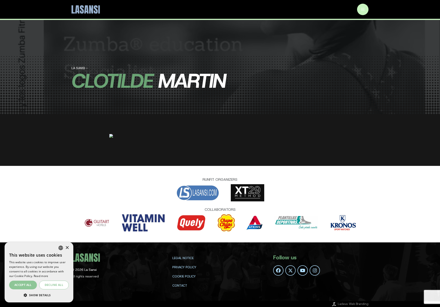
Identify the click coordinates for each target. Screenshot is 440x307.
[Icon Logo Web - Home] (86, 9)
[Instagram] (315, 270)
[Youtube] (302, 270)
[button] (39, 295)
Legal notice (183, 258)
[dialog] (39, 272)
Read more (41, 276)
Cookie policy (184, 276)
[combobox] (60, 248)
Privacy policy (184, 267)
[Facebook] (278, 270)
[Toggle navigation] (362, 9)
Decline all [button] (54, 285)
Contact (179, 285)
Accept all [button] (23, 285)
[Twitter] (290, 270)
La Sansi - (80, 68)
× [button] (67, 247)
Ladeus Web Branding (353, 304)
